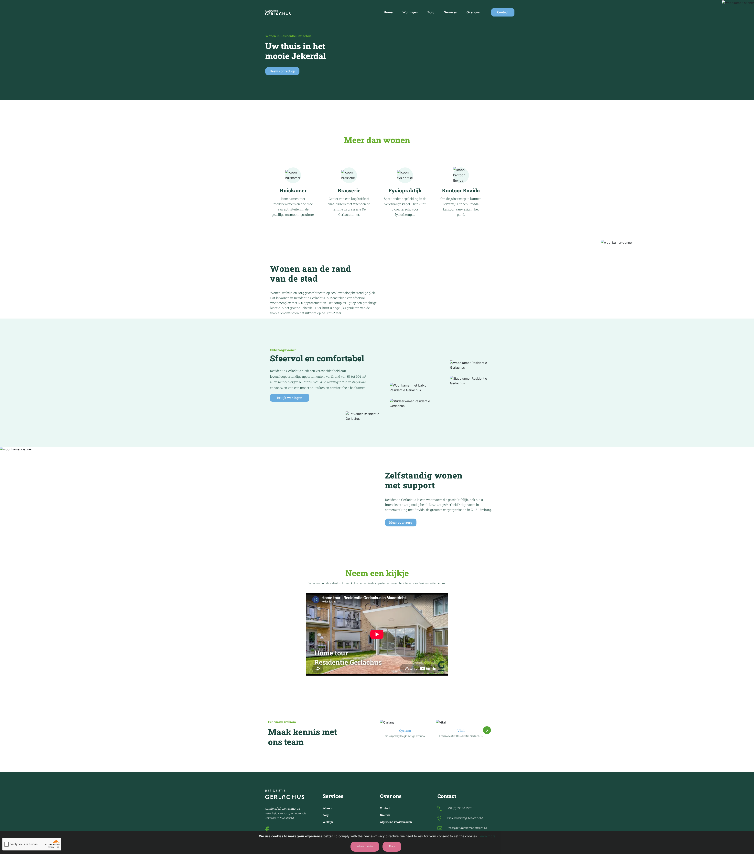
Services (450, 12)
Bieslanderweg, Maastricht (465, 818)
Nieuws (385, 815)
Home (388, 12)
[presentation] (487, 730)
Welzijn (328, 822)
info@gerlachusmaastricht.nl (467, 828)
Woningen (410, 12)
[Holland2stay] (278, 12)
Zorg (430, 12)
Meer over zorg (400, 522)
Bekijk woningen (289, 398)
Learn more (487, 836)
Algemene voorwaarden (396, 822)
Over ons (473, 12)
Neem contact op (282, 71)
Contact (503, 12)
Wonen (327, 808)
